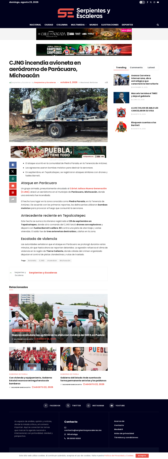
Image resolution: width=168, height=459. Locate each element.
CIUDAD (48, 24)
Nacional (84, 82)
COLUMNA (62, 24)
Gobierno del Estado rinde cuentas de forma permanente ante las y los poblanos (83, 379)
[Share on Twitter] (13, 172)
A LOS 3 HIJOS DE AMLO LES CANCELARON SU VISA (144, 109)
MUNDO (94, 24)
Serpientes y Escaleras (45, 82)
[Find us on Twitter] (151, 2)
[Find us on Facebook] (147, 2)
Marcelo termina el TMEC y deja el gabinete (144, 94)
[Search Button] (158, 25)
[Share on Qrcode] (13, 192)
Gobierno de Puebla (21, 330)
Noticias (94, 82)
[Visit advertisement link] (84, 34)
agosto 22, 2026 (46, 338)
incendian (52, 260)
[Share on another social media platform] (13, 199)
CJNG (41, 260)
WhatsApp (72, 434)
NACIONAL (35, 24)
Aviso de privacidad (124, 433)
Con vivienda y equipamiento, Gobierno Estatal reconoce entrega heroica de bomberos (30, 380)
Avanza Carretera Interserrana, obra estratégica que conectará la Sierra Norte (144, 79)
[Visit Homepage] (84, 13)
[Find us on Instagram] (154, 2)
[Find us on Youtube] (158, 2)
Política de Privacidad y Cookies (118, 455)
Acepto (142, 455)
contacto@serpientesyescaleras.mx (82, 430)
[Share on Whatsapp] (13, 179)
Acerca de (119, 421)
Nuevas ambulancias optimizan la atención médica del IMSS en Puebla (58, 335)
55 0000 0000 (74, 438)
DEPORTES (127, 24)
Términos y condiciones (126, 437)
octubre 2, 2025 (68, 82)
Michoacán (65, 260)
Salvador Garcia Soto (23, 339)
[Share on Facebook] (13, 165)
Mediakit (118, 429)
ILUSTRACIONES (110, 24)
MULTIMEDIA (78, 24)
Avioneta (32, 260)
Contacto (119, 425)
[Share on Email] (13, 186)
